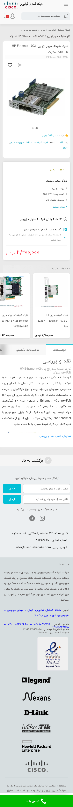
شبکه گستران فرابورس (59, 30)
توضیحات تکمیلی (27, 349)
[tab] (59, 349)
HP (61, 142)
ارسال (12, 488)
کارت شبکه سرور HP (37, 142)
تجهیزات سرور (30, 30)
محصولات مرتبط (60, 268)
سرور (42, 30)
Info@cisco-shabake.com (33, 547)
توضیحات (59, 349)
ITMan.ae (42, 632)
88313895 (42, 540)
